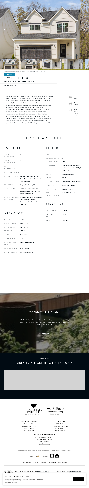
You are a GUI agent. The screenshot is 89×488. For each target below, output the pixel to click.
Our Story (35, 462)
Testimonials (52, 462)
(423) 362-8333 (60, 428)
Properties (43, 462)
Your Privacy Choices (44, 486)
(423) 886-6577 (44, 441)
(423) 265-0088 (29, 428)
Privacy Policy (75, 471)
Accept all (78, 479)
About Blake (26, 462)
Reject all (55, 479)
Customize (66, 479)
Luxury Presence (43, 471)
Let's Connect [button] (44, 333)
